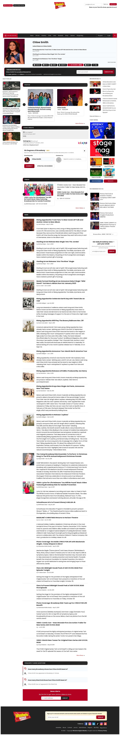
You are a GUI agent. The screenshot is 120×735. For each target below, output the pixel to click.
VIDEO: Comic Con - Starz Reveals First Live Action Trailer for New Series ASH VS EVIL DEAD (71, 194)
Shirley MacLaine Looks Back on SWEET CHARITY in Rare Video (109, 84)
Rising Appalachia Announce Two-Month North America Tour (61, 351)
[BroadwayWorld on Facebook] (86, 723)
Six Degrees (76, 65)
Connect (29, 166)
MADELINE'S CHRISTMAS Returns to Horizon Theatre (57, 517)
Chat (49, 35)
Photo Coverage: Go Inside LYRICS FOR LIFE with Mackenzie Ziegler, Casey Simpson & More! (40, 117)
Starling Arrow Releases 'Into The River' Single (47, 59)
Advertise (58, 727)
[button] (115, 35)
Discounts (110, 181)
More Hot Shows (96, 181)
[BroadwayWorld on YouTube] (105, 723)
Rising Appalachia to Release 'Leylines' (52, 415)
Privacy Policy (102, 730)
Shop (66, 35)
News (32, 35)
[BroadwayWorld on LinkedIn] (93, 723)
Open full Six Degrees (45, 166)
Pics (46, 65)
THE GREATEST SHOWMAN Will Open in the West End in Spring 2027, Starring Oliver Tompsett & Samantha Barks (11, 106)
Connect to (59, 155)
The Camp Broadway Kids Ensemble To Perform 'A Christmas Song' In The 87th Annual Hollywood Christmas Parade (61, 455)
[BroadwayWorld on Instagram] (89, 723)
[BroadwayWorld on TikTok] (97, 723)
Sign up (111, 251)
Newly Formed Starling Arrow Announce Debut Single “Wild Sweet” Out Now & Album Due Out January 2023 (60, 282)
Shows (37, 35)
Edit (88, 65)
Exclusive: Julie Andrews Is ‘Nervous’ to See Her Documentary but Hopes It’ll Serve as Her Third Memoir (10, 89)
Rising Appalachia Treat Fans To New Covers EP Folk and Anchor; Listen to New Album (60, 49)
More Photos (79, 123)
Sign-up (106, 4)
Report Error (103, 728)
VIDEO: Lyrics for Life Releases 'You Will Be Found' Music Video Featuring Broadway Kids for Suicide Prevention (37, 199)
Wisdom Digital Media (80, 730)
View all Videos (94, 116)
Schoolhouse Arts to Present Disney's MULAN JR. (56, 502)
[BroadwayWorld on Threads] (101, 723)
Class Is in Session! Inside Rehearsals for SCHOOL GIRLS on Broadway (110, 101)
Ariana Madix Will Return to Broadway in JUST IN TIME (10, 139)
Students (60, 35)
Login (108, 35)
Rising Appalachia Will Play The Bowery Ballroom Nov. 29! (60, 320)
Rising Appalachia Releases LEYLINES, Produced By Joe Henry (61, 371)
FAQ (96, 65)
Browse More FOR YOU (102, 234)
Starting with (28, 155)
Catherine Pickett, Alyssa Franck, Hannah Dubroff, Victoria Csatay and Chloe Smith (39, 110)
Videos (38, 65)
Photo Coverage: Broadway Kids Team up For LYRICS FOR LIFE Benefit (68, 113)
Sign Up (65, 698)
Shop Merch (9, 5)
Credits (63, 65)
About (64, 727)
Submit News (82, 727)
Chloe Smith (62, 108)
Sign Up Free (109, 72)
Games (72, 35)
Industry (44, 35)
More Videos (79, 208)
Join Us (75, 727)
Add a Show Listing (19, 5)
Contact (69, 727)
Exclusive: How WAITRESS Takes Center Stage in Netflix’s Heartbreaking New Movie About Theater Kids (11, 123)
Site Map (96, 727)
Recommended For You (96, 189)
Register (100, 35)
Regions (90, 727)
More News (80, 655)
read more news (112, 62)
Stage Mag (80, 35)
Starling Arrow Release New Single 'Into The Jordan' (49, 54)
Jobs (54, 35)
